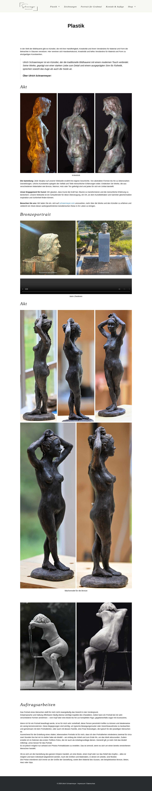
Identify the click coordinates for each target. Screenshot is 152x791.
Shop (130, 7)
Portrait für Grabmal (91, 7)
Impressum (81, 783)
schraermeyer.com (67, 203)
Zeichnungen (70, 7)
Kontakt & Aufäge (115, 7)
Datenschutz (91, 783)
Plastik (53, 7)
